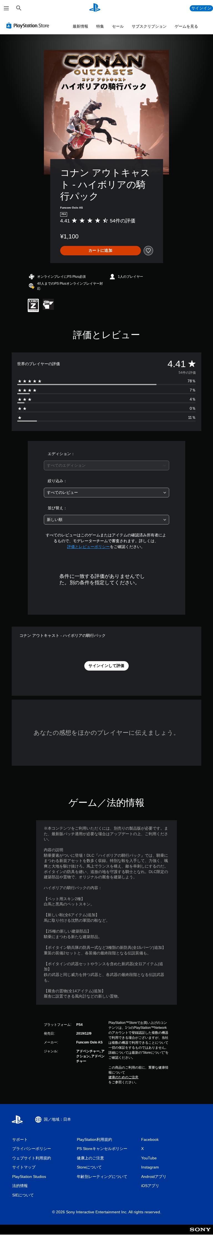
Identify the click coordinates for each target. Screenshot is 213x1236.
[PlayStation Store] (28, 25)
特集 (100, 26)
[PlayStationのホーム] (95, 8)
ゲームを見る (186, 26)
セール (118, 26)
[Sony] (200, 1233)
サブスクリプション (149, 26)
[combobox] (106, 465)
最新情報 (80, 26)
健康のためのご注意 (123, 1077)
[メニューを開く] (6, 8)
